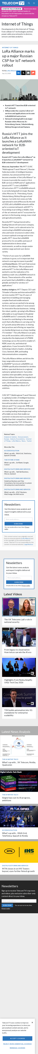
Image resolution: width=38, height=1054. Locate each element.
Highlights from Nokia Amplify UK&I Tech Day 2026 (18, 681)
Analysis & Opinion (10, 437)
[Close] (32, 1022)
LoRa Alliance (11, 71)
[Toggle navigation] (34, 3)
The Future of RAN (11, 460)
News (23, 441)
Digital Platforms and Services (17, 469)
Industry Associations (17, 439)
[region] (17, 1036)
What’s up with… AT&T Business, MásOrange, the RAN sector (15, 493)
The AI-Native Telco (10, 759)
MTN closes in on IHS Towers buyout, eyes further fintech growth (18, 869)
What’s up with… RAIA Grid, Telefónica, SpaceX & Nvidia (15, 834)
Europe (6, 439)
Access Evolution (11, 451)
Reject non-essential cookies (17, 1044)
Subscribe (18, 524)
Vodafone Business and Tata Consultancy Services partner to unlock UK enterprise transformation (18, 483)
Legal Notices (28, 544)
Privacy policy (26, 585)
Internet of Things (17, 24)
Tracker (29, 441)
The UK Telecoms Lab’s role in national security (18, 620)
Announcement (23, 437)
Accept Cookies (17, 1038)
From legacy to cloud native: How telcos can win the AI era (17, 650)
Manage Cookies (17, 1048)
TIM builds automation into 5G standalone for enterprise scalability (18, 713)
